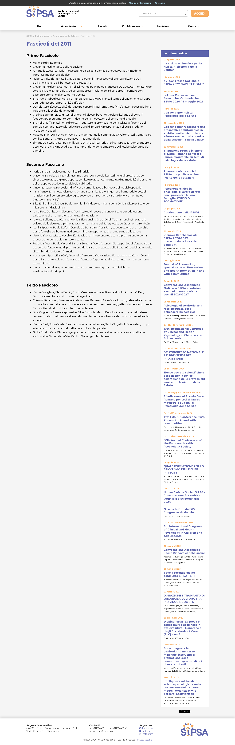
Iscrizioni (163, 26)
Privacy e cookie (144, 740)
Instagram (147, 734)
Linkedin (146, 731)
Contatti (193, 26)
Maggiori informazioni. (140, 3)
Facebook (147, 728)
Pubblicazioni (131, 26)
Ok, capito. (160, 3)
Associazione (70, 26)
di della (68, 13)
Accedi (200, 13)
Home (41, 26)
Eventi (102, 26)
